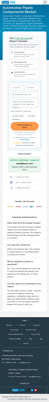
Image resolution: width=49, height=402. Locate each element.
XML (41, 339)
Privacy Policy (24, 139)
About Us (9, 325)
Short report (31, 116)
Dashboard (15, 119)
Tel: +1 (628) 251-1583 (9, 362)
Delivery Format (31, 330)
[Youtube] (35, 390)
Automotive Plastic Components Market (19, 10)
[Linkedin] (32, 390)
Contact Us (36, 325)
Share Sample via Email (24, 126)
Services (22, 325)
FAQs (30, 339)
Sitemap (25, 343)
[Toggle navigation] (45, 2)
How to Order (14, 330)
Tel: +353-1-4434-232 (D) (17, 376)
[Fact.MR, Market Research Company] (8, 2)
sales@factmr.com (24, 163)
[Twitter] (28, 390)
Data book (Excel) (18, 116)
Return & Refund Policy (16, 334)
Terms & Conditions (15, 339)
